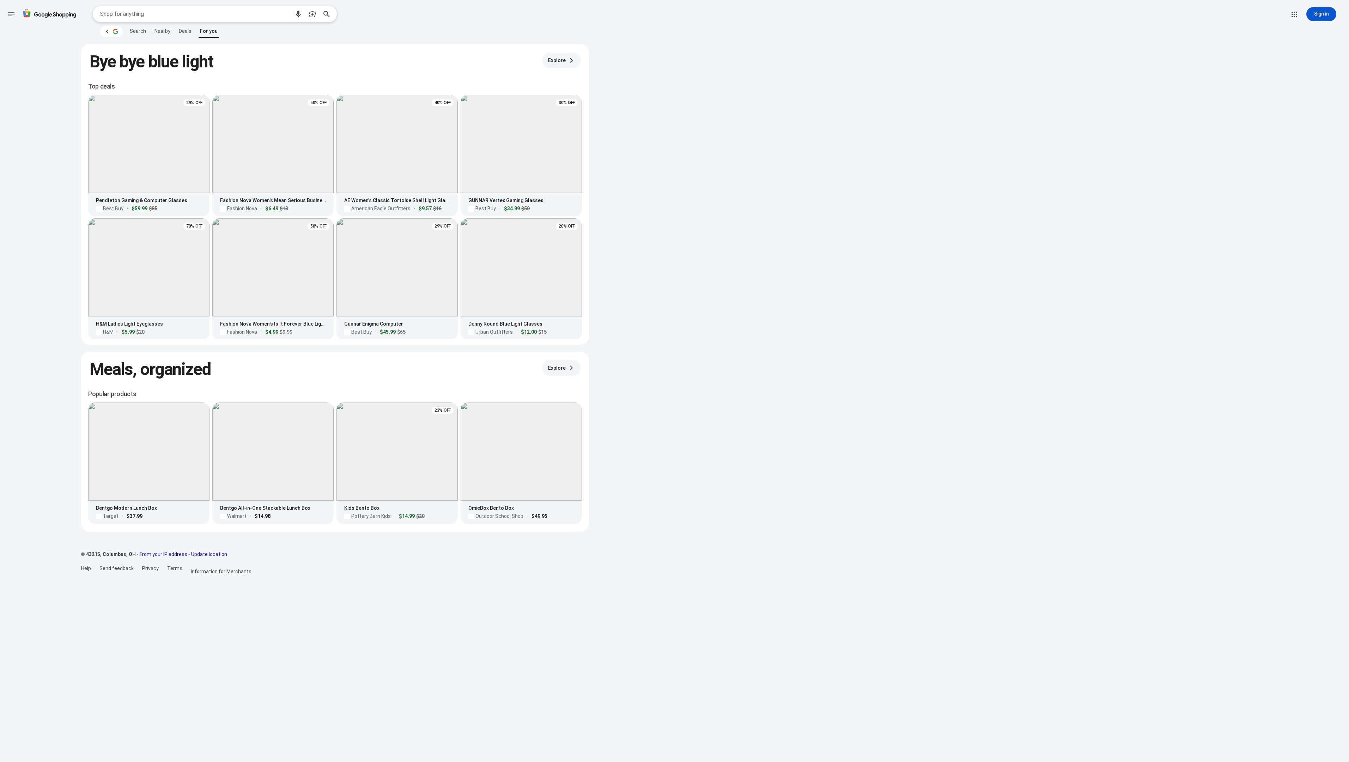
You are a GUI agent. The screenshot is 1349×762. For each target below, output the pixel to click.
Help (86, 568)
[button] (298, 14)
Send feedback (116, 568)
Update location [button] (209, 554)
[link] (137, 31)
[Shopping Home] (49, 14)
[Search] (328, 14)
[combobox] (195, 14)
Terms (174, 568)
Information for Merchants (221, 571)
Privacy (150, 568)
